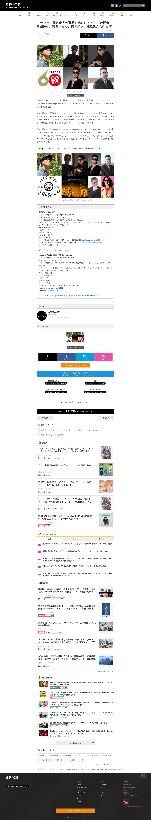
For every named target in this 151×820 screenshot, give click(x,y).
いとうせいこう (46, 435)
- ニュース (103, 784)
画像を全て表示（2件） (76, 95)
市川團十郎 (55, 755)
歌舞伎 (43, 755)
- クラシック (81, 790)
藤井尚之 (69, 430)
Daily (49, 539)
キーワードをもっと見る (103, 764)
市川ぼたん (81, 755)
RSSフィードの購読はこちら (76, 365)
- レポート (103, 790)
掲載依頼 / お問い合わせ (130, 787)
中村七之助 (94, 755)
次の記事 (106, 418)
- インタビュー (104, 787)
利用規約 (126, 793)
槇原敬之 (80, 430)
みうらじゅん (93, 430)
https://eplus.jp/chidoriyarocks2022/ (51, 288)
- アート (79, 795)
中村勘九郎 (107, 755)
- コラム (102, 793)
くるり (82, 760)
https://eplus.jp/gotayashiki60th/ (92, 240)
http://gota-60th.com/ (61, 250)
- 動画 (101, 782)
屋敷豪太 (60, 435)
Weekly (75, 539)
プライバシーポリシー (130, 795)
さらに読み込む (75, 743)
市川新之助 (68, 755)
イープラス (41, 770)
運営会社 (126, 782)
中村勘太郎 (58, 760)
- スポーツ (80, 798)
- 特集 (101, 795)
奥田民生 (44, 430)
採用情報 (126, 790)
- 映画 (79, 801)
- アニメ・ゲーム (82, 793)
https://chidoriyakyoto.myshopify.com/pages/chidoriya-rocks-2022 (76, 295)
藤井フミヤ (56, 430)
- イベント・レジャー (83, 787)
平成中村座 (45, 760)
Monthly (101, 539)
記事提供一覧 (127, 784)
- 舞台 (79, 784)
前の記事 (45, 418)
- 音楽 (79, 782)
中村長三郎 (71, 760)
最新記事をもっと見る (104, 671)
